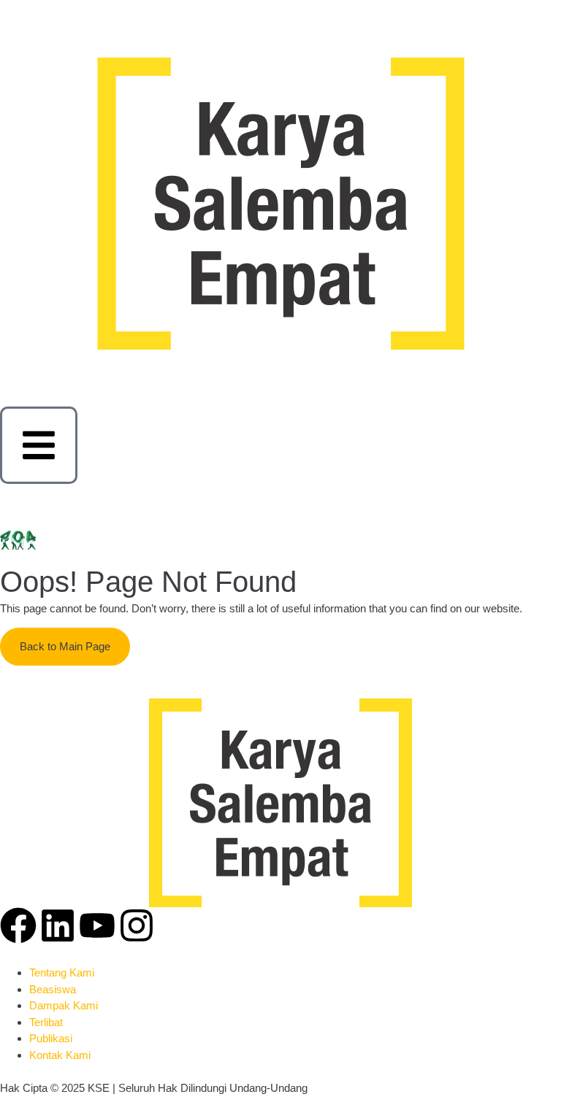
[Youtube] (97, 925)
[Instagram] (136, 925)
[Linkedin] (57, 925)
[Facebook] (18, 925)
